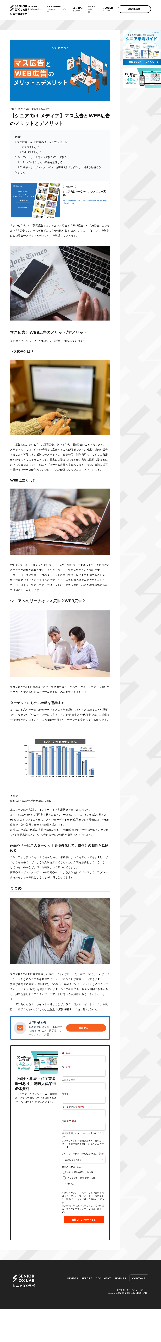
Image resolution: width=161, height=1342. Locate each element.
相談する (83, 1028)
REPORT (86, 1278)
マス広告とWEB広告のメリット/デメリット (42, 142)
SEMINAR (120, 1278)
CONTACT (134, 9)
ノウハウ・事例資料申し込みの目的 (83, 1153)
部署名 (65, 1094)
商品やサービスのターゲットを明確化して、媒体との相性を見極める (62, 167)
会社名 (68, 1080)
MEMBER (72, 1278)
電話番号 (69, 1121)
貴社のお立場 (72, 1167)
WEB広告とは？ (31, 152)
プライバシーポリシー (75, 1208)
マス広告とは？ (30, 147)
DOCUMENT (103, 1278)
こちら (51, 1009)
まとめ (21, 172)
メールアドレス (73, 1107)
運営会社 (120, 1290)
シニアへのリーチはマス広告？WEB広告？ (42, 157)
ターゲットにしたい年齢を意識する (42, 162)
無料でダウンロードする (84, 1219)
